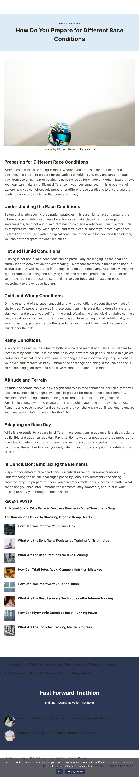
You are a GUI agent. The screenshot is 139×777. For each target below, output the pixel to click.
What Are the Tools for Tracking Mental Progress (55, 627)
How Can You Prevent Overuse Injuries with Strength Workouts (66, 718)
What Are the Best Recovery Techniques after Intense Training (65, 598)
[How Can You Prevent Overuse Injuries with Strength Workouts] (9, 721)
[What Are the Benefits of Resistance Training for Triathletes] (9, 543)
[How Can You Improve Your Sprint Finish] (9, 587)
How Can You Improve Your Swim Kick (46, 526)
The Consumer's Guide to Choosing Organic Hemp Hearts (48, 517)
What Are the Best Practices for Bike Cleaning (53, 555)
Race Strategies (69, 23)
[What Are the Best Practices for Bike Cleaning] (9, 558)
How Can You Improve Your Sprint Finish (48, 584)
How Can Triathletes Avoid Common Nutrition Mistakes (60, 569)
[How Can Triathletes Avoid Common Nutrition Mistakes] (9, 572)
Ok (60, 771)
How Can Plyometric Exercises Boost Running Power (57, 613)
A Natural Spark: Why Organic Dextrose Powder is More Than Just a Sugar (60, 508)
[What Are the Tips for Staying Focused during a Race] (9, 735)
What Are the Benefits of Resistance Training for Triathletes (63, 540)
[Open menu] (131, 7)
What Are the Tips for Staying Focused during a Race (58, 733)
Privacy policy (75, 771)
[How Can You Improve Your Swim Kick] (9, 529)
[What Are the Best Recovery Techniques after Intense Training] (9, 601)
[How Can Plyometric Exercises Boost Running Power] (9, 615)
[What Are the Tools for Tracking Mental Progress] (9, 630)
